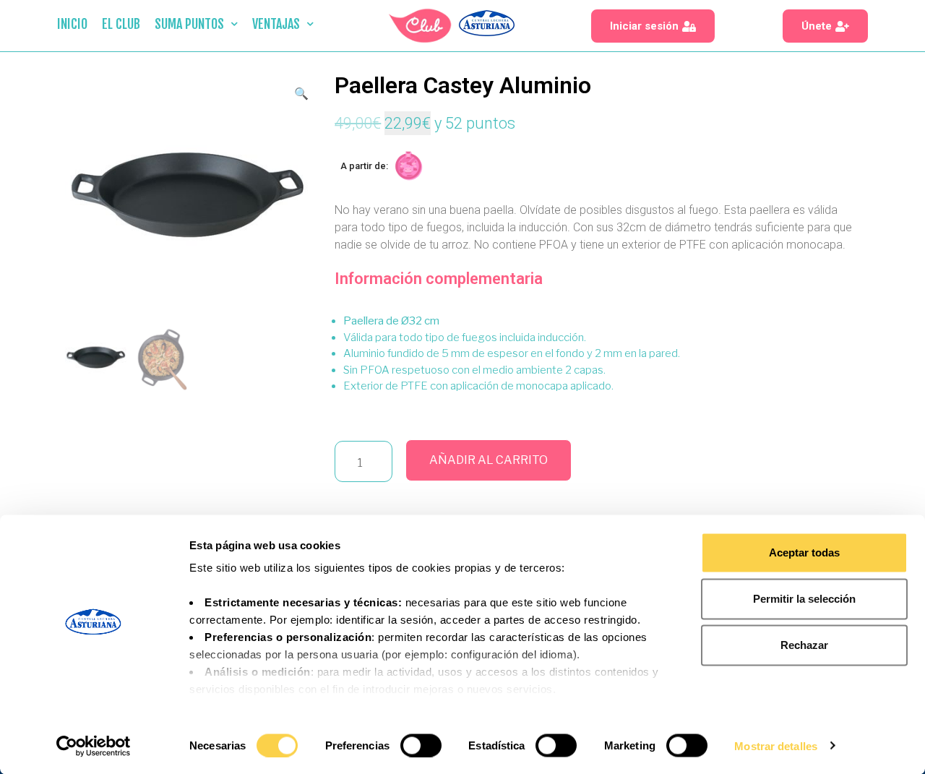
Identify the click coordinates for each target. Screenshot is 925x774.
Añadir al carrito (488, 460)
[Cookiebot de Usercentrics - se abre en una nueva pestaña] (93, 746)
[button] (653, 26)
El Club (121, 24)
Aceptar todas (804, 552)
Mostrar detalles (775, 745)
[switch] (421, 745)
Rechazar (804, 645)
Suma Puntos (189, 24)
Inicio (72, 24)
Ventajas (276, 24)
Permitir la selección (804, 599)
